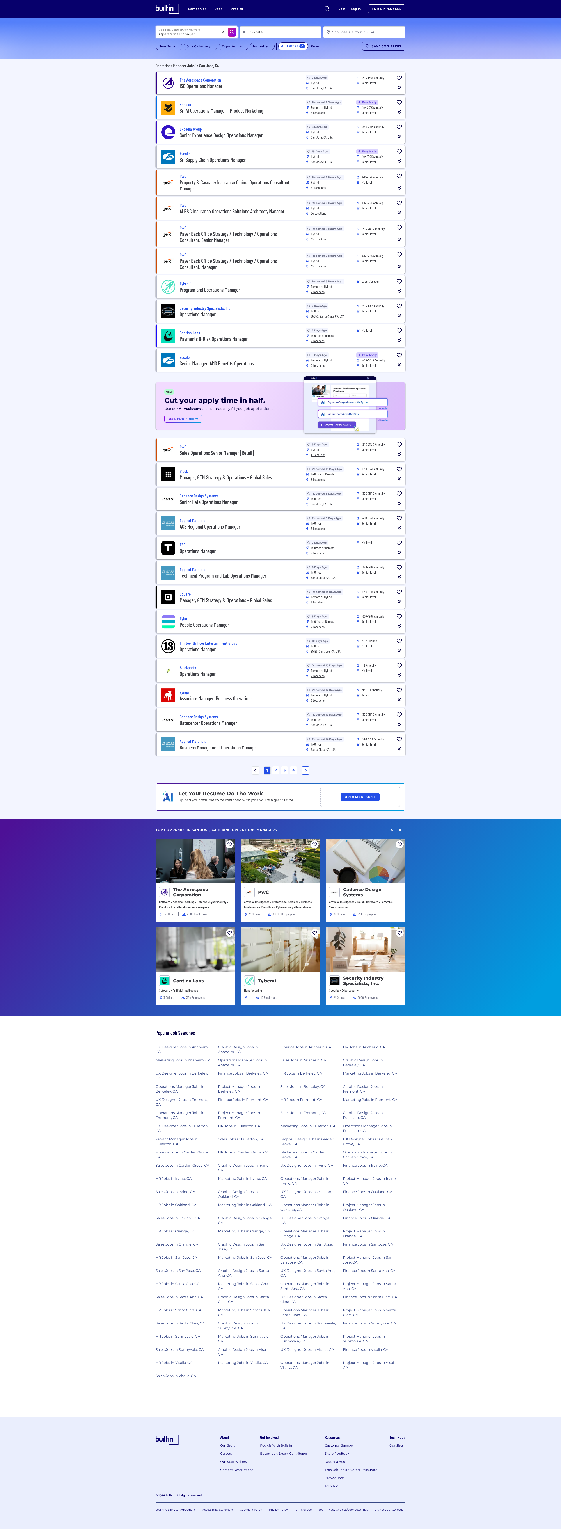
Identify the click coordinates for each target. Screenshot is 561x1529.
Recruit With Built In (276, 1445)
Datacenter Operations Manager (208, 723)
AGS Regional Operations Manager (210, 526)
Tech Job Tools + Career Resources (351, 1470)
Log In (356, 9)
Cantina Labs (188, 980)
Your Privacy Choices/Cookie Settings (343, 1509)
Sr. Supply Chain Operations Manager (213, 160)
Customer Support (339, 1445)
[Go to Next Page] (305, 770)
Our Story (227, 1445)
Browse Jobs (334, 1478)
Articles (237, 9)
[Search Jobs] (232, 32)
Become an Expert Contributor (283, 1454)
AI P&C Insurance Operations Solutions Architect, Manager (232, 211)
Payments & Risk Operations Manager (214, 339)
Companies (197, 9)
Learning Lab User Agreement (175, 1509)
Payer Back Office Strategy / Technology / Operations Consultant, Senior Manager (228, 237)
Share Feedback (337, 1454)
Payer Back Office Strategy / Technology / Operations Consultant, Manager (228, 264)
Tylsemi (267, 980)
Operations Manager (198, 314)
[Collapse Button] (399, 87)
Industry (261, 46)
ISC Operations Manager (201, 86)
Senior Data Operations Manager (209, 502)
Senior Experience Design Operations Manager (221, 135)
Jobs (218, 9)
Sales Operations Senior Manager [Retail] (217, 453)
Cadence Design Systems (362, 892)
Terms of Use (303, 1509)
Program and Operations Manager (210, 290)
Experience (232, 46)
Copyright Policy (251, 1509)
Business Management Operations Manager (218, 747)
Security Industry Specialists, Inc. (363, 980)
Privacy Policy (278, 1509)
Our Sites (396, 1445)
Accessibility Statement (217, 1509)
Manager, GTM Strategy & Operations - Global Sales (226, 477)
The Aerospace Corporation (190, 892)
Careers (226, 1454)
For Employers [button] (387, 9)
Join (342, 9)
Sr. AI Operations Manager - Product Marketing (221, 110)
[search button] (327, 9)
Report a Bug (335, 1462)
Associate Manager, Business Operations (216, 698)
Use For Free (182, 419)
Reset (316, 46)
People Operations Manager (204, 624)
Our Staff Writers (233, 1462)
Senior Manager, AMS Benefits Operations (217, 363)
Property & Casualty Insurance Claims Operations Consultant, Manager (235, 185)
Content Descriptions (236, 1470)
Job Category (199, 46)
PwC (263, 892)
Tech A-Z (331, 1486)
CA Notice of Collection (390, 1509)
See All (398, 830)
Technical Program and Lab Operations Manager (223, 575)
